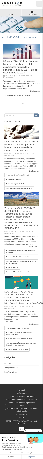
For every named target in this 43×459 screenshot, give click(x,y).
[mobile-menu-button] (39, 4)
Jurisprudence (10, 368)
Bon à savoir (9, 372)
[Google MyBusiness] (21, 429)
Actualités (8, 363)
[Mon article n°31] (21, 282)
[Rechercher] (36, 115)
